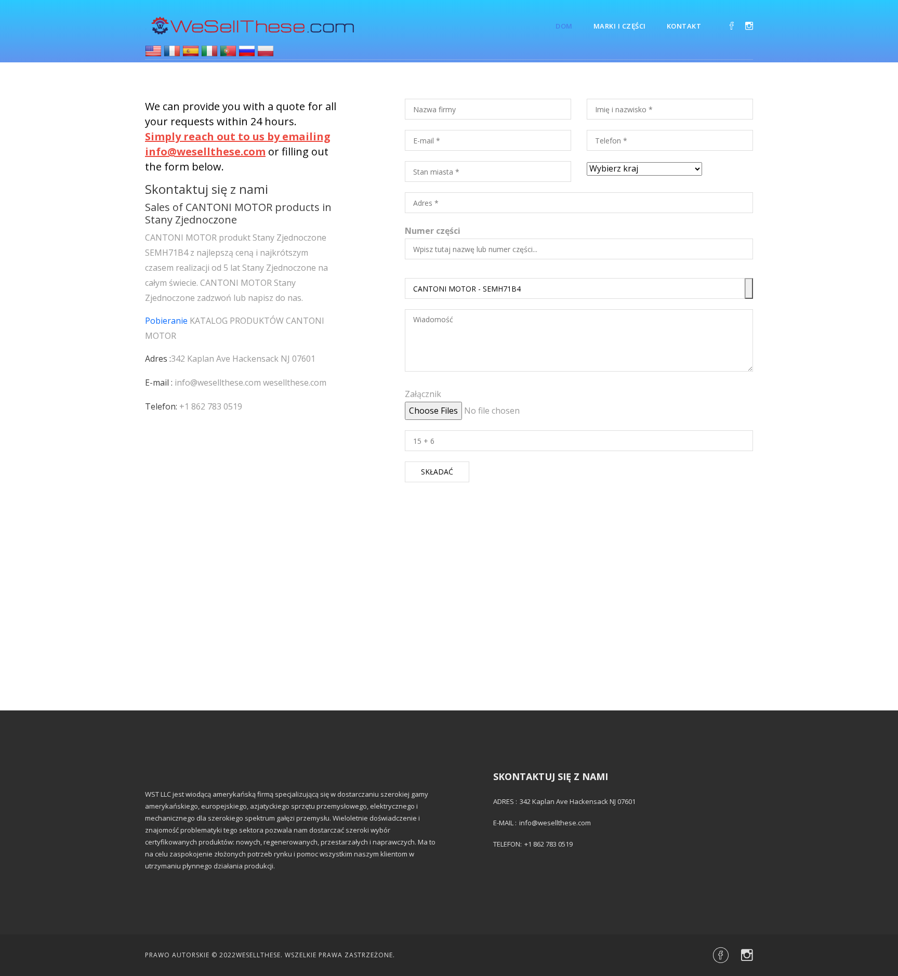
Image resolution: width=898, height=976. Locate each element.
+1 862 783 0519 (210, 406)
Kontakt (684, 26)
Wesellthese (258, 955)
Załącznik (423, 394)
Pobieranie (166, 320)
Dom (564, 26)
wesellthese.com (294, 382)
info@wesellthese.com (218, 382)
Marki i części (619, 26)
